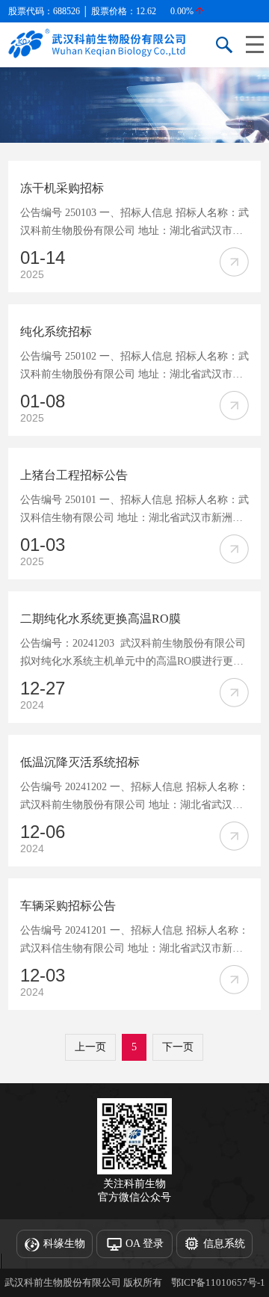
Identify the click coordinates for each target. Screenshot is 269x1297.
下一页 (178, 1047)
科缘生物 (64, 1243)
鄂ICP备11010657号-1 (218, 1282)
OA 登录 (145, 1243)
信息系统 (224, 1243)
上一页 (90, 1047)
